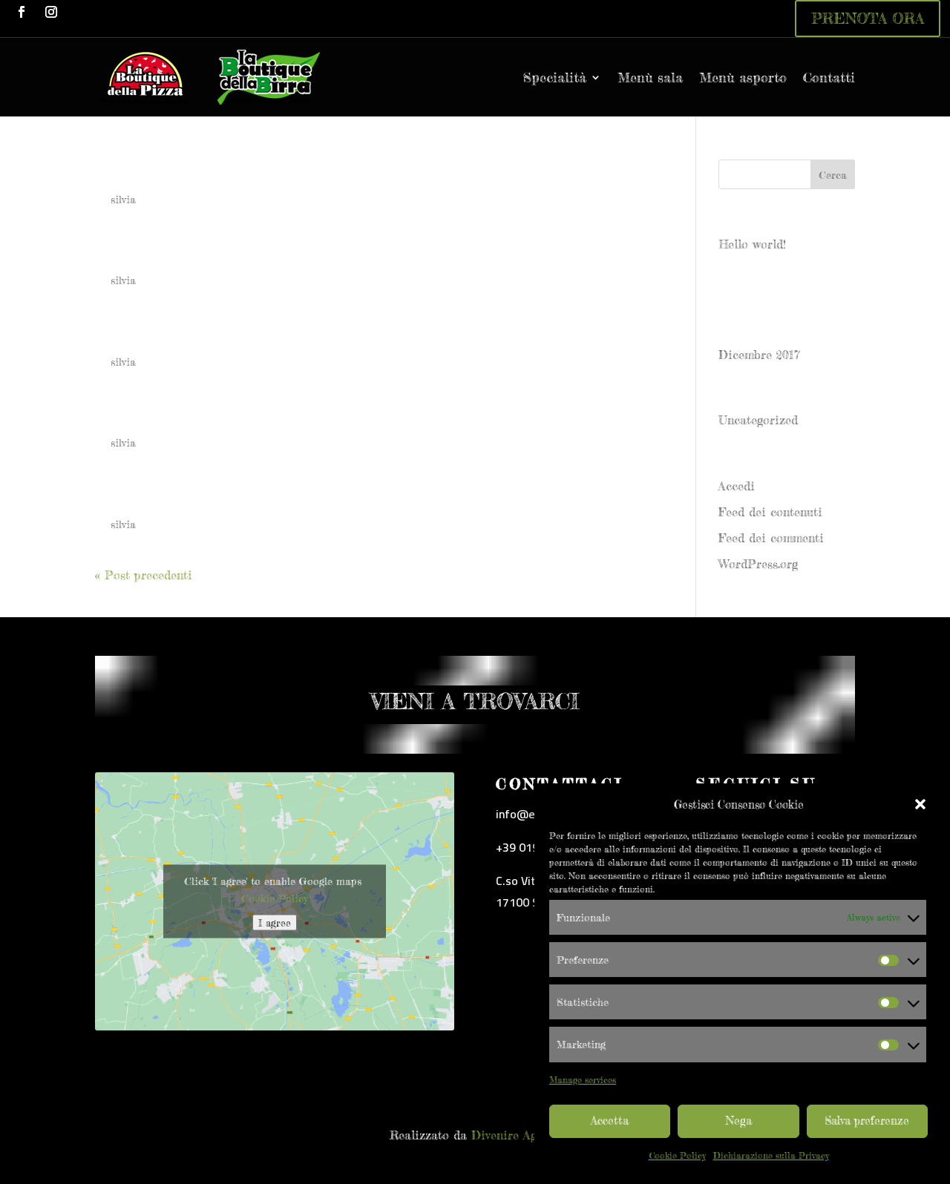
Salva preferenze (867, 1121)
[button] (920, 804)
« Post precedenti (143, 575)
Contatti (829, 77)
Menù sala (650, 77)
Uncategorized (758, 419)
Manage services (582, 1079)
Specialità (554, 77)
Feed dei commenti (771, 537)
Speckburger (159, 251)
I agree (274, 923)
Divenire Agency (515, 1135)
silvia (123, 199)
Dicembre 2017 (759, 354)
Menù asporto (743, 77)
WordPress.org (758, 563)
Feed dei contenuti (770, 511)
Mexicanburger (171, 414)
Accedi (736, 485)
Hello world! (752, 244)
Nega (739, 1121)
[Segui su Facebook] (21, 12)
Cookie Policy (677, 1155)
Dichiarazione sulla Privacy (771, 1155)
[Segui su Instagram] (51, 12)
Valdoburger (156, 170)
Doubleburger (165, 495)
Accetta (610, 1121)
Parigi (127, 333)
